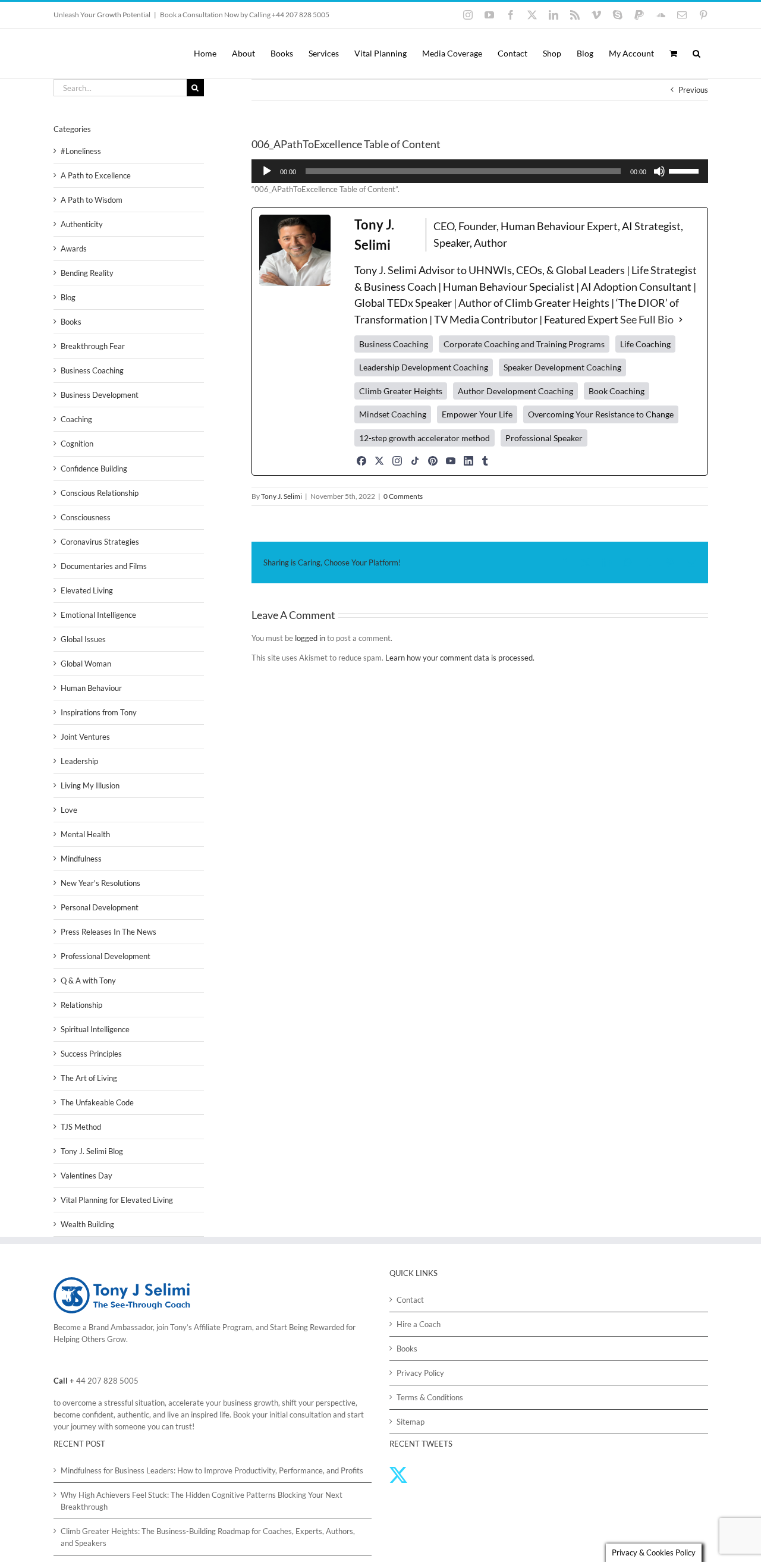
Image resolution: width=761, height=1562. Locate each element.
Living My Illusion (90, 785)
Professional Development (105, 956)
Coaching (76, 419)
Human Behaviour (91, 688)
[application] (479, 171)
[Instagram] (397, 461)
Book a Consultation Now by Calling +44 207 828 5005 (244, 14)
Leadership (79, 761)
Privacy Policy (420, 1373)
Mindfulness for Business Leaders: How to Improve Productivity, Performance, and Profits (212, 1470)
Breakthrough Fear (93, 346)
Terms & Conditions (430, 1397)
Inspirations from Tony (99, 712)
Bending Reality (87, 273)
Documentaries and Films (104, 566)
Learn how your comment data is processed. (459, 657)
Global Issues (83, 639)
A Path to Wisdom (91, 200)
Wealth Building (87, 1224)
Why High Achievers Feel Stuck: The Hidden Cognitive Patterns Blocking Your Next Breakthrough (201, 1500)
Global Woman (86, 663)
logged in (310, 638)
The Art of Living (89, 1078)
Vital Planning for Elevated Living (117, 1200)
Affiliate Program (223, 1327)
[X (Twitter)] (379, 461)
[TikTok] (415, 461)
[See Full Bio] (681, 320)
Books (71, 321)
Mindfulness (81, 858)
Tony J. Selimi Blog (92, 1151)
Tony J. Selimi (281, 496)
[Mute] (659, 171)
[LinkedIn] (468, 461)
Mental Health (85, 834)
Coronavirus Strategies (100, 541)
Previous (693, 90)
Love (69, 810)
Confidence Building (94, 468)
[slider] (685, 170)
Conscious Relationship (100, 493)
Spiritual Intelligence (95, 1029)
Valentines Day (86, 1175)
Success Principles (91, 1053)
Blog (68, 297)
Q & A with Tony (88, 980)
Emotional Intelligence (98, 615)
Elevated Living (87, 590)
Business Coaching (92, 370)
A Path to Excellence (96, 175)
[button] (696, 53)
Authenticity (82, 224)
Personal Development (100, 907)
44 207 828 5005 (107, 1380)
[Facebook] (361, 461)
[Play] (267, 171)
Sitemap (410, 1421)
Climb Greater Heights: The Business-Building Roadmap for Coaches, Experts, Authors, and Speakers (208, 1537)
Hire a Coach (419, 1324)
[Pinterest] (433, 461)
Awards (74, 248)
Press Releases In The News (108, 931)
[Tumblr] (485, 461)
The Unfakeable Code (97, 1102)
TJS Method (81, 1127)
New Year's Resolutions (100, 883)
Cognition (77, 443)
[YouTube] (451, 461)
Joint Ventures (85, 736)
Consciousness (86, 517)
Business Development (100, 395)
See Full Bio (647, 319)
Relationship (81, 1005)
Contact (410, 1300)
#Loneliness (81, 151)
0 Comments (403, 496)
